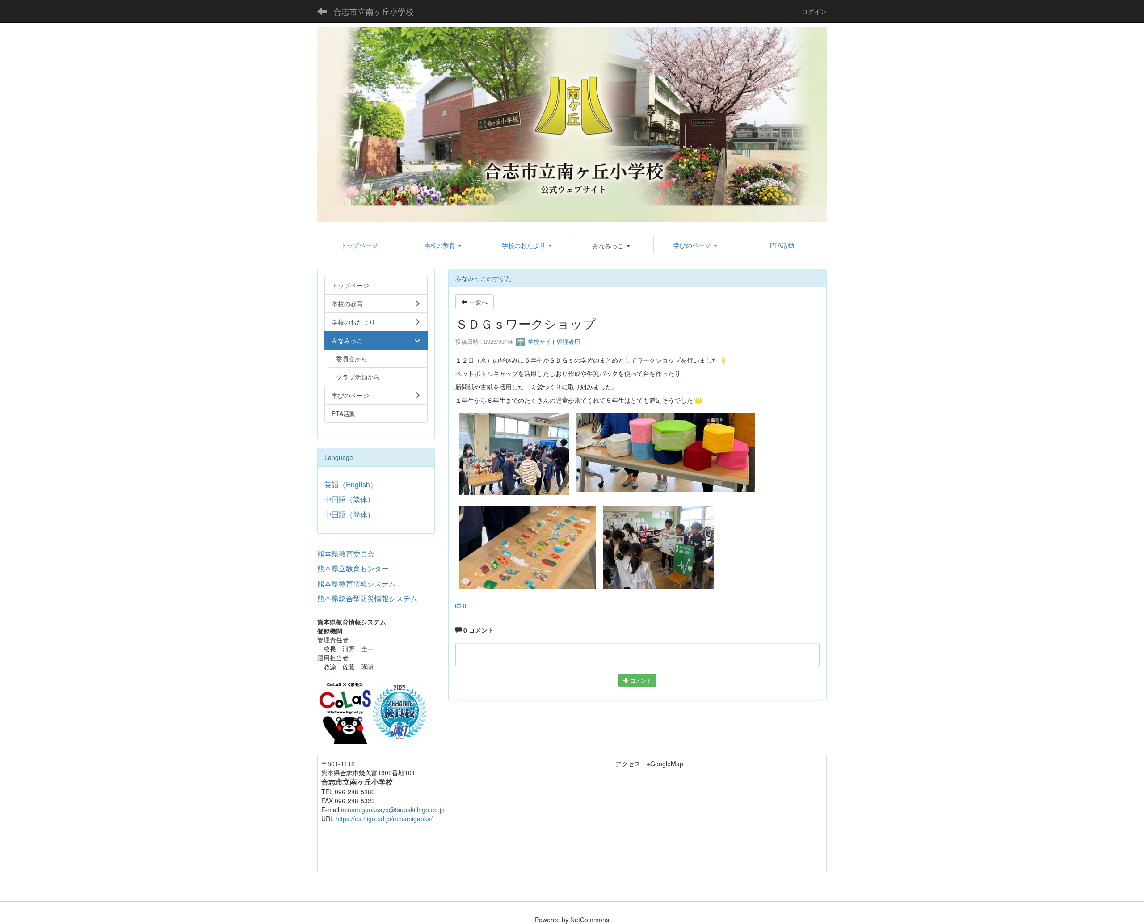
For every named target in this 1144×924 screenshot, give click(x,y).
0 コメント (478, 629)
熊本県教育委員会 (345, 553)
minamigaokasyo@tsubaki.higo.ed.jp (393, 809)
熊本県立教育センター (353, 568)
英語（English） (350, 484)
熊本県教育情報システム (356, 583)
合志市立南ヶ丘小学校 (373, 11)
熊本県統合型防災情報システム (367, 598)
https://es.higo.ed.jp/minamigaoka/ (384, 818)
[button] (611, 245)
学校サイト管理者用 (553, 341)
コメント (640, 680)
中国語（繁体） (349, 499)
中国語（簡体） (349, 514)
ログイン (814, 11)
